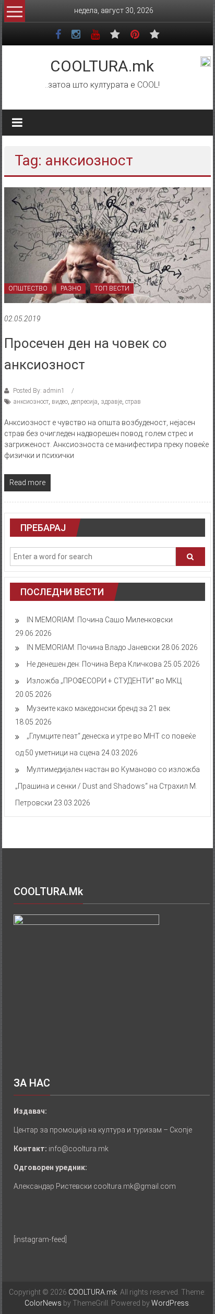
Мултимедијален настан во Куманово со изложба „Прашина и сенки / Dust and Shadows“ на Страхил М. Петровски (107, 786)
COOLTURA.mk (102, 66)
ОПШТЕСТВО (27, 288)
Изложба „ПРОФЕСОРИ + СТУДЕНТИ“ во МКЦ (104, 681)
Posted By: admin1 (38, 390)
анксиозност (31, 401)
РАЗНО (71, 288)
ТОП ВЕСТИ (111, 288)
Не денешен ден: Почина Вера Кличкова (94, 664)
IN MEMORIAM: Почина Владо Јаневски (93, 647)
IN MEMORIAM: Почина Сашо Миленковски (100, 620)
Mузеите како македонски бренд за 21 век (98, 708)
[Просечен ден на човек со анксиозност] (107, 244)
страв (133, 401)
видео (60, 401)
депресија (84, 401)
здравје (111, 401)
